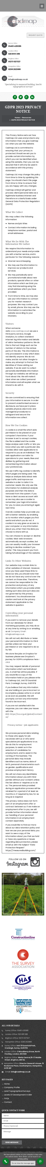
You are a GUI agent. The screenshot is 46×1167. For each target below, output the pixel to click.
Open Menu (42, 6)
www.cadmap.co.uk (20, 331)
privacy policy (23, 1159)
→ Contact (7, 1102)
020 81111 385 (14, 54)
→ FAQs (5, 1098)
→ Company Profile (11, 1087)
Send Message (11, 1142)
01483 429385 (14, 46)
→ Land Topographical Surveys (16, 1091)
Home (17, 117)
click (8, 662)
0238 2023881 (14, 69)
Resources (26, 117)
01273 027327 (14, 61)
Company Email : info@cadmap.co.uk (16, 633)
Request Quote (35, 35)
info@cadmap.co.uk (18, 79)
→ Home (6, 1083)
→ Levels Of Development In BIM (17, 1094)
